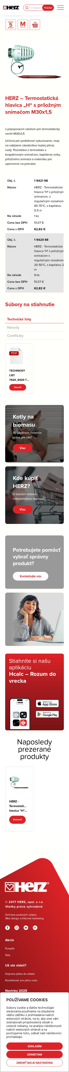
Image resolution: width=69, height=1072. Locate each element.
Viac (23, 448)
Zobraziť (17, 819)
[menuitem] (60, 7)
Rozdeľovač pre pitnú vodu (21, 980)
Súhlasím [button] (35, 1046)
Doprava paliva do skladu (20, 974)
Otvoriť (17, 387)
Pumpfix (10, 948)
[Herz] (11, 7)
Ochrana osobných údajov (20, 915)
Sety (7, 955)
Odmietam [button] (34, 1054)
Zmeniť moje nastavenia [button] (34, 1062)
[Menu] (60, 7)
